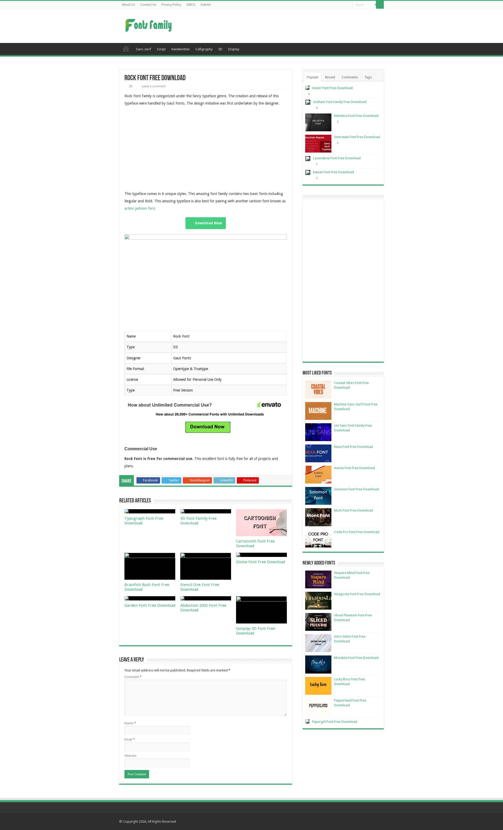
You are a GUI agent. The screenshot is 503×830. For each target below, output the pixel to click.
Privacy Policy (171, 5)
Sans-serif (143, 49)
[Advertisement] (284, 26)
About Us (128, 5)
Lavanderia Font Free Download (337, 158)
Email (129, 739)
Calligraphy (203, 49)
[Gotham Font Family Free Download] (307, 102)
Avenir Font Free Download (332, 88)
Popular (313, 77)
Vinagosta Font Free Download (357, 594)
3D (220, 49)
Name (130, 723)
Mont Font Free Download (353, 510)
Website (130, 756)
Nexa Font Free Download (353, 447)
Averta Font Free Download (354, 468)
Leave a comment (154, 86)
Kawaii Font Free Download (333, 172)
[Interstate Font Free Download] (318, 144)
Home (126, 48)
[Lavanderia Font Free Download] (307, 158)
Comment (133, 677)
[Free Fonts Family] (149, 24)
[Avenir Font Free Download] (307, 88)
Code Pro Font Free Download (356, 532)
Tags (368, 77)
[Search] (380, 5)
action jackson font (139, 208)
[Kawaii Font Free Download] (307, 172)
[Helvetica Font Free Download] (318, 122)
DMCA (191, 5)
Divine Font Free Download (260, 562)
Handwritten (180, 49)
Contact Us (148, 5)
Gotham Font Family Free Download (340, 102)
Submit (205, 5)
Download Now (208, 223)
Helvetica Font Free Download (356, 116)
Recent (330, 77)
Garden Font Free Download (149, 605)
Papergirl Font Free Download (334, 722)
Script (161, 49)
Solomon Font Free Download (356, 489)
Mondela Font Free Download (356, 658)
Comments (350, 77)
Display (233, 49)
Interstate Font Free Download (357, 137)
